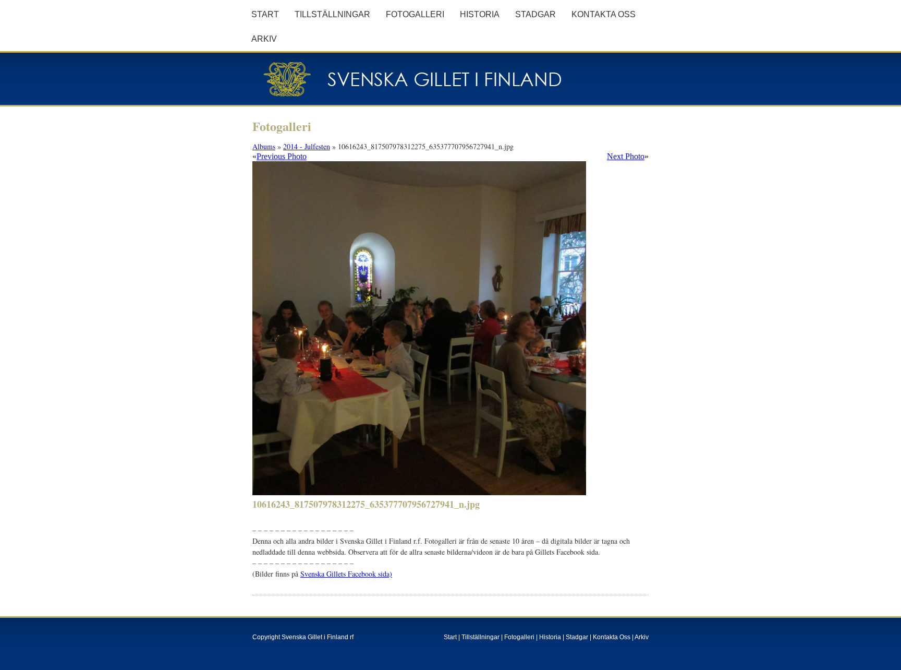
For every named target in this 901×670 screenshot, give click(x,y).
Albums (263, 146)
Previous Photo (282, 156)
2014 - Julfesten (306, 146)
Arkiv (264, 38)
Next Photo (625, 156)
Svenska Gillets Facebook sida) (346, 574)
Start (265, 14)
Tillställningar (332, 14)
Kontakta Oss (603, 14)
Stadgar (535, 14)
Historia (480, 14)
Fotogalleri (415, 14)
